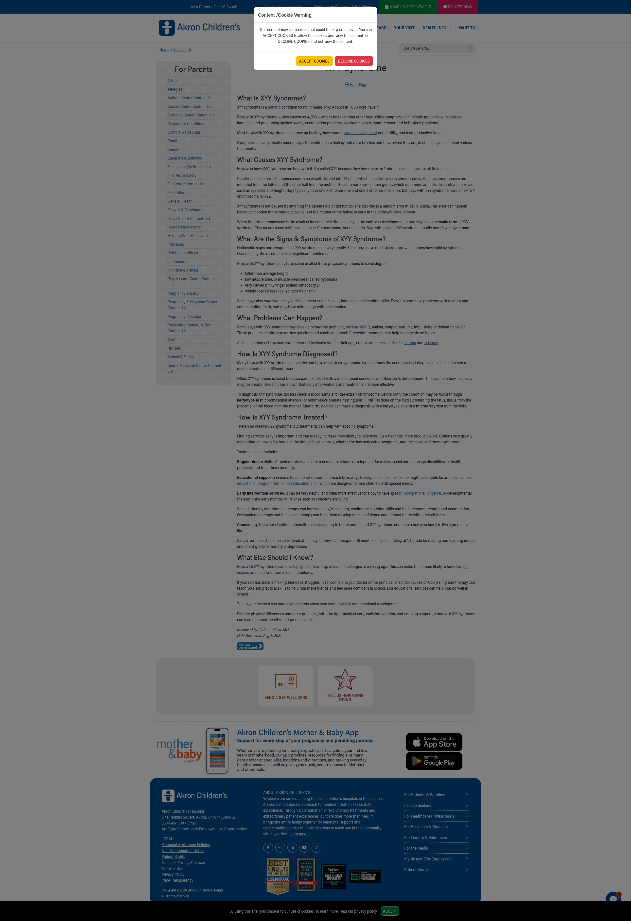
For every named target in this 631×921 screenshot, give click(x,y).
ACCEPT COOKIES (314, 61)
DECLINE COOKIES (354, 61)
